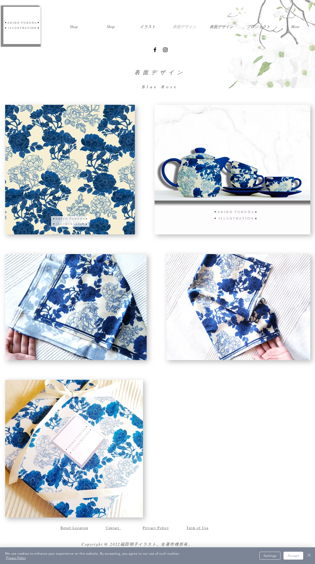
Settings (270, 555)
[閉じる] (309, 555)
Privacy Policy (16, 558)
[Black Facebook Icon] (155, 50)
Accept (293, 555)
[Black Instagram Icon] (165, 50)
